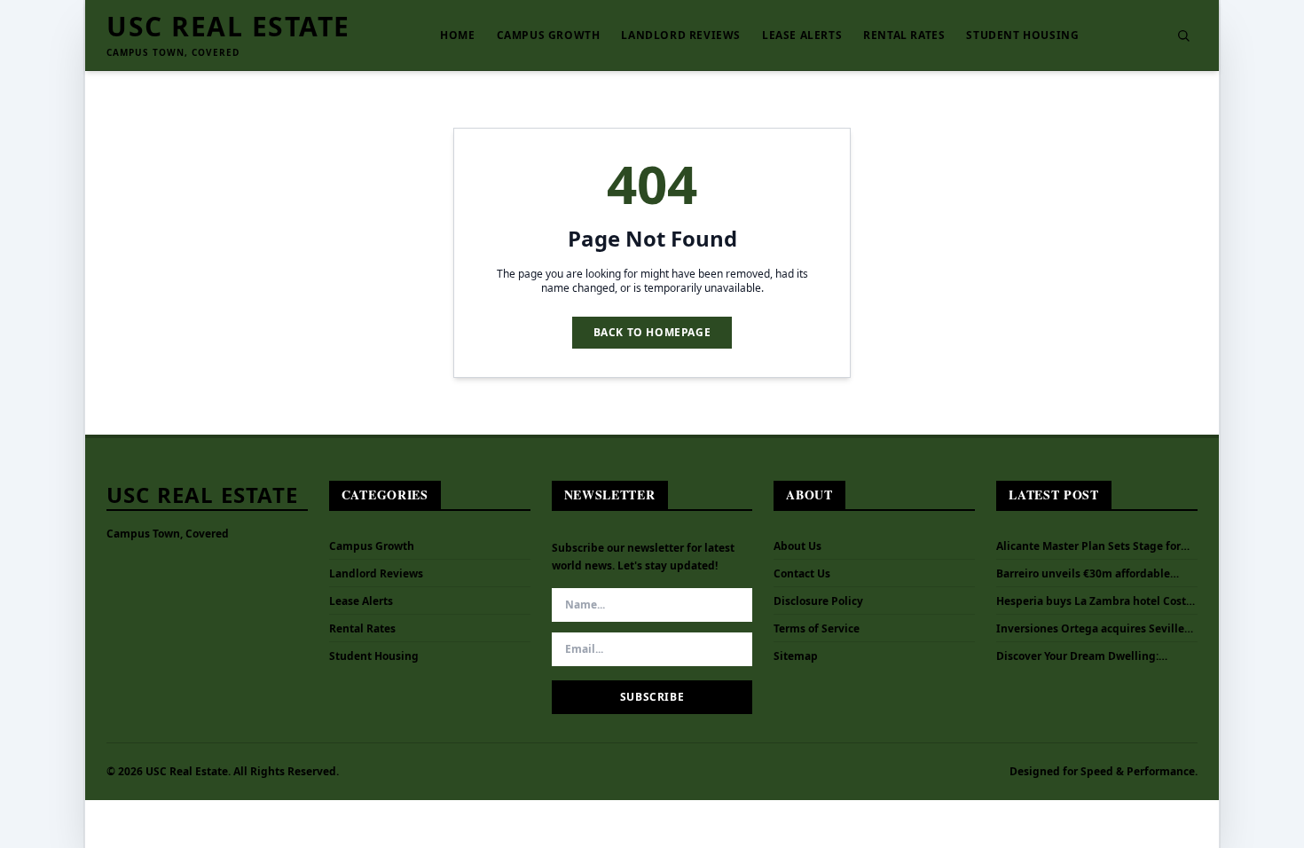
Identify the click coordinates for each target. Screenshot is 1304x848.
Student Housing (1022, 35)
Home (457, 35)
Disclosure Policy (818, 601)
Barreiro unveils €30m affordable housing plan (1083, 574)
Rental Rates (904, 35)
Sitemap (796, 655)
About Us (797, 546)
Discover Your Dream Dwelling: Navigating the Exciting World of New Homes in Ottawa (1083, 656)
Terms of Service (817, 628)
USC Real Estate (228, 27)
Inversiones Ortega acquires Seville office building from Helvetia (1090, 629)
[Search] (1183, 35)
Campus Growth (549, 35)
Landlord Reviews (681, 35)
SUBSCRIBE (652, 696)
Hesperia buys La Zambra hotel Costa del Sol (1094, 601)
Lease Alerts (802, 35)
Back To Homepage (652, 332)
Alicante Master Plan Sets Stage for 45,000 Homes (1088, 546)
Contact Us (802, 573)
